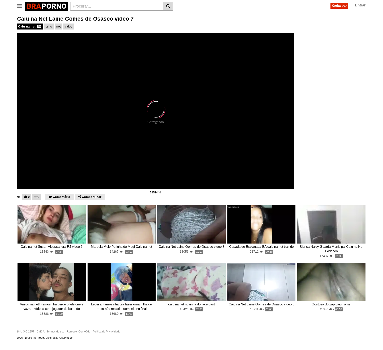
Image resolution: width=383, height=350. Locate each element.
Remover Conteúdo (78, 331)
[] (168, 6)
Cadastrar (339, 5)
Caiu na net (29, 26)
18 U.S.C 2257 (25, 331)
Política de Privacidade (106, 331)
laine (48, 26)
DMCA (41, 331)
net (58, 26)
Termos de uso (55, 331)
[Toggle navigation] (21, 5)
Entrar (360, 5)
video (68, 26)
